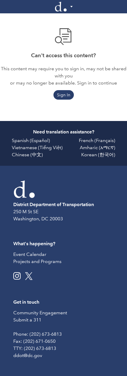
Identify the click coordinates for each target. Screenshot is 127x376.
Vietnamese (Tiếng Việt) (37, 147)
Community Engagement (40, 313)
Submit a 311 (27, 320)
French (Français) (97, 140)
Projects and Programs (37, 261)
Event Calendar (29, 254)
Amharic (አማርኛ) (97, 147)
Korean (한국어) (98, 154)
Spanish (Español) (31, 140)
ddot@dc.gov (27, 355)
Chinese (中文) (27, 154)
